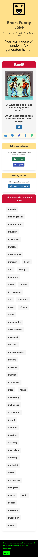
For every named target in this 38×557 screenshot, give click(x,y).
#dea (10, 390)
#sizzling (12, 442)
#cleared (12, 427)
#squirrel (12, 435)
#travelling (13, 450)
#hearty (12, 209)
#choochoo (14, 480)
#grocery (12, 262)
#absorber (13, 518)
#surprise (13, 277)
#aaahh (12, 247)
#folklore (12, 367)
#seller (11, 503)
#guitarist (13, 465)
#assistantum (15, 329)
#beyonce (13, 510)
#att (10, 269)
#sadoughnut (14, 224)
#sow (11, 307)
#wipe (11, 472)
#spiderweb (14, 412)
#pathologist (14, 254)
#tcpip (23, 307)
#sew (26, 262)
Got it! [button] (6, 553)
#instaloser (13, 382)
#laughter (13, 488)
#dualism (12, 232)
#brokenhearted (16, 352)
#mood (11, 525)
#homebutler (14, 322)
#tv (10, 299)
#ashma (12, 375)
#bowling (12, 457)
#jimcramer (13, 239)
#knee (23, 390)
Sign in (20, 165)
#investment (14, 292)
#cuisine (12, 344)
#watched (23, 299)
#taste (24, 284)
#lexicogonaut (15, 217)
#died (11, 284)
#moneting (13, 397)
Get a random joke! (20, 186)
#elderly (12, 360)
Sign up (20, 159)
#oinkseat (13, 337)
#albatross (13, 405)
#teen (11, 314)
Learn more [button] (7, 548)
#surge (11, 495)
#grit (24, 495)
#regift (11, 420)
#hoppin (23, 269)
